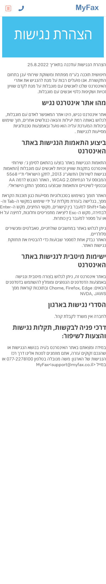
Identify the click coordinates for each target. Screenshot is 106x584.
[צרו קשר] (21, 8)
